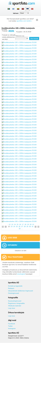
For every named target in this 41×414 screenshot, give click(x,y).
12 (9, 224)
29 (27, 226)
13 (12, 224)
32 (20, 228)
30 (30, 226)
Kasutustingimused (14, 301)
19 (28, 224)
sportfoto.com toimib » (24, 21)
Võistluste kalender (14, 306)
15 (17, 224)
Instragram (12, 328)
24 (14, 226)
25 (17, 226)
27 (22, 226)
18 (25, 224)
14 (15, 224)
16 (20, 224)
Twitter (10, 326)
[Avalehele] (21, 5)
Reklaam (11, 288)
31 (32, 226)
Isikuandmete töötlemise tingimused (20, 291)
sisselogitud (21, 274)
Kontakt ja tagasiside (15, 286)
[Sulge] (37, 21)
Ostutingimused (13, 293)
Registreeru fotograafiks (16, 303)
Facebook (11, 324)
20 (30, 224)
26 (19, 226)
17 (23, 224)
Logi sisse (11, 308)
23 (11, 226)
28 (25, 226)
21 (33, 224)
